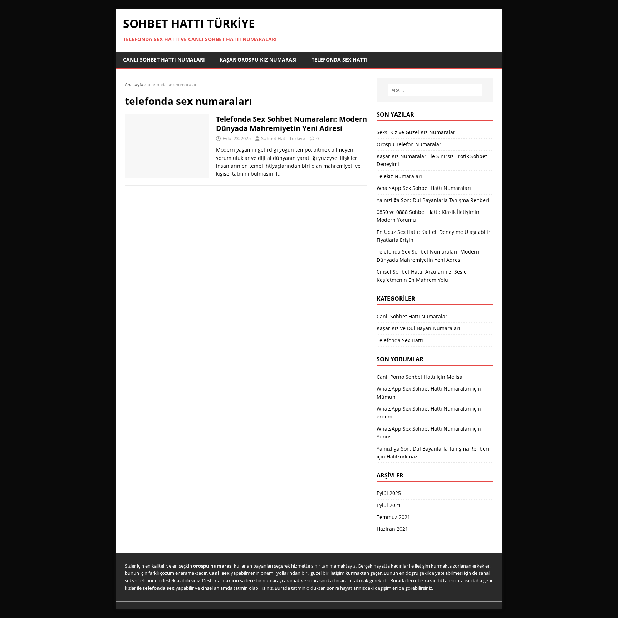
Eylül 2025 (389, 493)
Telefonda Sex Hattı (340, 59)
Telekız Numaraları (399, 176)
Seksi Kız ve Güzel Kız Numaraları (417, 132)
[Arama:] (434, 90)
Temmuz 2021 (393, 517)
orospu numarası (213, 566)
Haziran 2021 (392, 528)
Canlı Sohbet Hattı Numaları (164, 59)
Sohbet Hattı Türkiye (283, 138)
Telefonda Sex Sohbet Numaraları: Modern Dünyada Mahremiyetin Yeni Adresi (291, 123)
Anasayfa (134, 85)
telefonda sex (159, 588)
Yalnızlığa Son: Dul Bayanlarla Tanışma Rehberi (433, 200)
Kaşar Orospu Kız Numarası (258, 59)
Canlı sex (219, 573)
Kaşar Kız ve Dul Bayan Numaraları (418, 328)
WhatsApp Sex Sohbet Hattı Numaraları (424, 188)
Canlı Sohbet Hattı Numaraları (413, 316)
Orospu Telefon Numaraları (410, 144)
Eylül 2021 (389, 505)
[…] (280, 173)
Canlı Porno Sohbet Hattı (406, 376)
